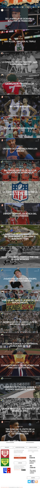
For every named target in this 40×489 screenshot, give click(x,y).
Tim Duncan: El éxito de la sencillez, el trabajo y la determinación (20, 431)
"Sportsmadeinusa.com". (17, 469)
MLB (20, 15)
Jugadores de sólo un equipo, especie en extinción (20, 280)
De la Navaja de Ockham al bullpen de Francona (20, 20)
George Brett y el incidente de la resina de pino (20, 410)
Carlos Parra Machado (8, 161)
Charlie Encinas (7, 31)
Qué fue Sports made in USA (5, 487)
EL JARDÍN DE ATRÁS (20, 189)
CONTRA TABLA (20, 38)
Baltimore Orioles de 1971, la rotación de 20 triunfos (20, 171)
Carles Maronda (7, 291)
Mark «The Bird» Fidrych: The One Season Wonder (20, 258)
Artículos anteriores (10, 442)
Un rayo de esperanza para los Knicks (20, 150)
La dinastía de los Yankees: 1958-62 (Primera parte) (20, 63)
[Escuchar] (5, 453)
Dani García (6, 183)
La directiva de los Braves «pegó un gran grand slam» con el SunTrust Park (20, 236)
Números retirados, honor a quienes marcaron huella (20, 388)
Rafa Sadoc (6, 118)
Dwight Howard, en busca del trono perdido (20, 215)
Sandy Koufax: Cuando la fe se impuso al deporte (20, 323)
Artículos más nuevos (30, 442)
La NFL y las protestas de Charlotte (20, 85)
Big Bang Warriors (20, 106)
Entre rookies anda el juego (20, 128)
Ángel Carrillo (7, 53)
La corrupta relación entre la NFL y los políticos (20, 193)
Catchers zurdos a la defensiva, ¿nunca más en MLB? (20, 345)
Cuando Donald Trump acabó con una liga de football (20, 366)
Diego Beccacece (7, 226)
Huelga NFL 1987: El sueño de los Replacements (20, 301)
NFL (20, 80)
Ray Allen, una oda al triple (20, 41)
